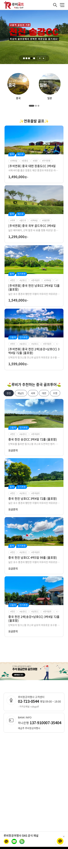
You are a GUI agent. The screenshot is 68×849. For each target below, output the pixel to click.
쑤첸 (55, 393)
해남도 (21, 393)
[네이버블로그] (14, 841)
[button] (24, 58)
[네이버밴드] (22, 841)
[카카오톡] (60, 841)
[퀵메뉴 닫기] (63, 836)
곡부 (33, 393)
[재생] (43, 58)
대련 (44, 393)
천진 (9, 393)
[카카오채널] (6, 841)
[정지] (40, 58)
